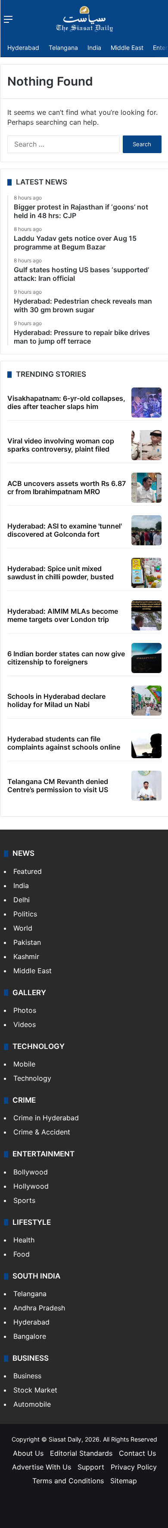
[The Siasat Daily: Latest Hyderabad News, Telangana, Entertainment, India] (84, 19)
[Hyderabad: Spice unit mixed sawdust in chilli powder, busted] (146, 573)
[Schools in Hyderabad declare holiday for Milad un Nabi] (146, 701)
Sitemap (123, 1480)
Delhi (21, 899)
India (94, 47)
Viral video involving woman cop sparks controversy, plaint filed (60, 445)
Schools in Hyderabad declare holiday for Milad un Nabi (56, 700)
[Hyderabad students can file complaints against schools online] (146, 743)
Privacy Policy (134, 1467)
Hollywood (31, 1186)
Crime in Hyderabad (46, 1117)
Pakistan (27, 942)
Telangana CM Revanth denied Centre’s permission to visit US (57, 785)
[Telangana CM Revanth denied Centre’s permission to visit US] (146, 786)
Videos (24, 1024)
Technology (32, 1078)
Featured (27, 871)
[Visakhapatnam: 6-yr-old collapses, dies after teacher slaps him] (146, 402)
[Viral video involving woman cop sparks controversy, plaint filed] (146, 445)
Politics (25, 914)
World (22, 928)
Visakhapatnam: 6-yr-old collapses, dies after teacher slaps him (66, 402)
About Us (28, 1453)
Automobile (32, 1404)
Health (23, 1240)
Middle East (127, 47)
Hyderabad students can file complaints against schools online (63, 743)
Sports (24, 1200)
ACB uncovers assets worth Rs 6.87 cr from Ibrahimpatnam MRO (66, 487)
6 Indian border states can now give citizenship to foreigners (66, 657)
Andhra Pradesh (39, 1308)
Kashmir (26, 956)
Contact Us (137, 1453)
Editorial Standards (81, 1453)
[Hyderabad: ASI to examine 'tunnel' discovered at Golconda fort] (146, 530)
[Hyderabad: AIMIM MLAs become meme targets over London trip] (146, 615)
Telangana (63, 47)
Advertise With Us (41, 1467)
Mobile (24, 1064)
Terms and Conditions (68, 1480)
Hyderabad (23, 47)
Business (27, 1375)
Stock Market (35, 1390)
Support (91, 1467)
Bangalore (29, 1336)
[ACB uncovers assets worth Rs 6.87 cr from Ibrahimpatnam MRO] (146, 488)
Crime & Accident (41, 1132)
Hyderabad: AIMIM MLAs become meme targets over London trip (62, 615)
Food (21, 1254)
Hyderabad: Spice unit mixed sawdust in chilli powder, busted (60, 572)
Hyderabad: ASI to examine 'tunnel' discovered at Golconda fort (64, 530)
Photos (24, 1010)
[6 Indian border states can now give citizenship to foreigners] (146, 658)
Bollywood (30, 1172)
